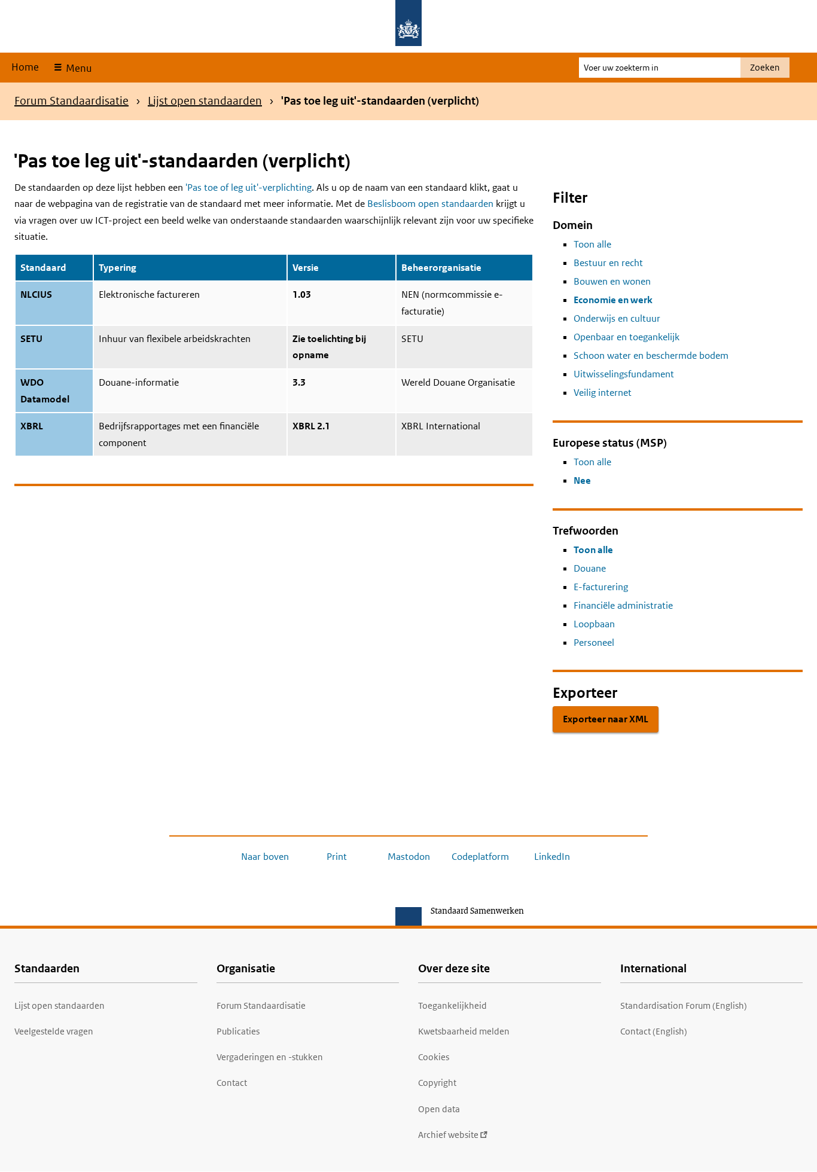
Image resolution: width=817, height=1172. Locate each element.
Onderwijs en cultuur (617, 318)
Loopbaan (594, 624)
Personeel (594, 642)
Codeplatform (480, 856)
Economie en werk (613, 300)
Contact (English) (653, 1031)
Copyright (437, 1082)
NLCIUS (36, 294)
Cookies (433, 1057)
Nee (582, 480)
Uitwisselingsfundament (624, 374)
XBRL (31, 426)
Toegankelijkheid (452, 1005)
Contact (232, 1082)
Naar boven (265, 856)
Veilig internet (603, 392)
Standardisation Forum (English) (683, 1005)
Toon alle (592, 244)
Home (25, 67)
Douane (590, 568)
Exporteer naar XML (605, 719)
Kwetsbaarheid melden (464, 1031)
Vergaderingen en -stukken (270, 1057)
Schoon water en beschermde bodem (651, 355)
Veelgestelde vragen (53, 1031)
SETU (31, 338)
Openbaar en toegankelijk (626, 337)
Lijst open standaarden (205, 101)
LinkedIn (552, 856)
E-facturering (601, 587)
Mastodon (409, 856)
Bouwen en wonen (612, 281)
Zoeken (765, 67)
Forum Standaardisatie (71, 101)
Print (337, 856)
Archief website (448, 1134)
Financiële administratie (623, 605)
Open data (439, 1109)
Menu (77, 68)
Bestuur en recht (608, 263)
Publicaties (238, 1031)
